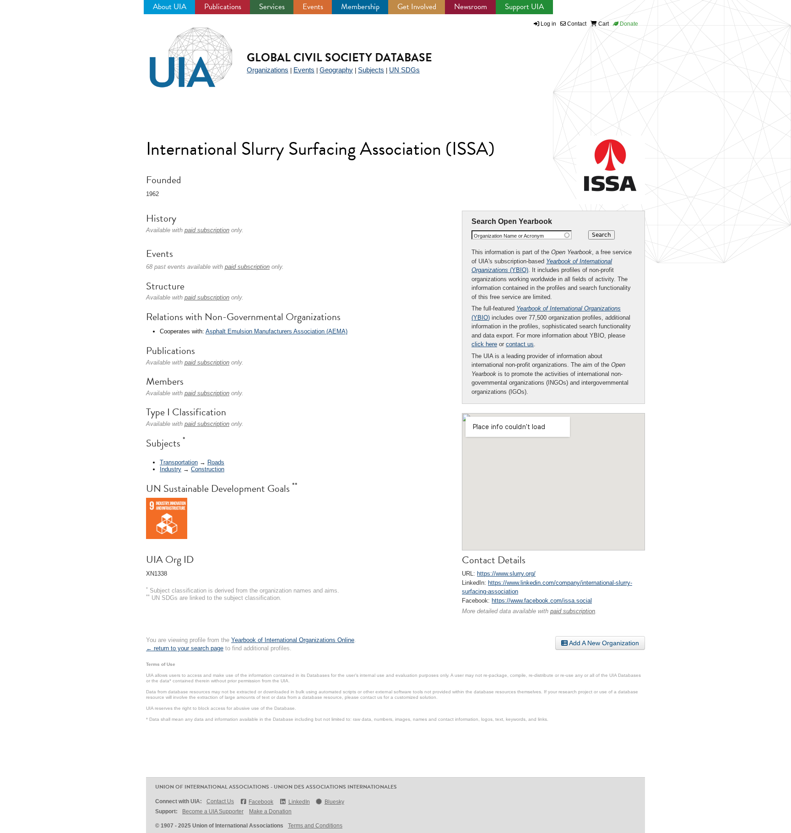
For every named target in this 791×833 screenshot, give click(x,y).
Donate (628, 24)
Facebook (261, 802)
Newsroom (470, 6)
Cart (603, 24)
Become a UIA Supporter (213, 811)
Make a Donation (270, 811)
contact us (520, 344)
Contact (576, 24)
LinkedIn (298, 802)
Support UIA (524, 6)
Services (272, 6)
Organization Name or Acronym (509, 236)
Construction (207, 469)
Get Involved (416, 6)
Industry (170, 469)
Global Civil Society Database (339, 57)
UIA (180, 52)
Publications (222, 6)
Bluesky (334, 802)
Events (313, 6)
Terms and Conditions (315, 825)
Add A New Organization (603, 643)
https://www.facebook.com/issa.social (542, 600)
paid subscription (572, 611)
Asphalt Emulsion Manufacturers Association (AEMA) (276, 331)
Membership (360, 6)
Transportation (179, 462)
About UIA (169, 6)
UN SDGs (404, 70)
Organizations (267, 70)
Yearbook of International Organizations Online (292, 640)
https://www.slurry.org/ (506, 573)
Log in (548, 24)
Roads (215, 462)
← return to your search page (184, 648)
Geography (336, 70)
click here (484, 344)
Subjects (371, 70)
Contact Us (220, 801)
